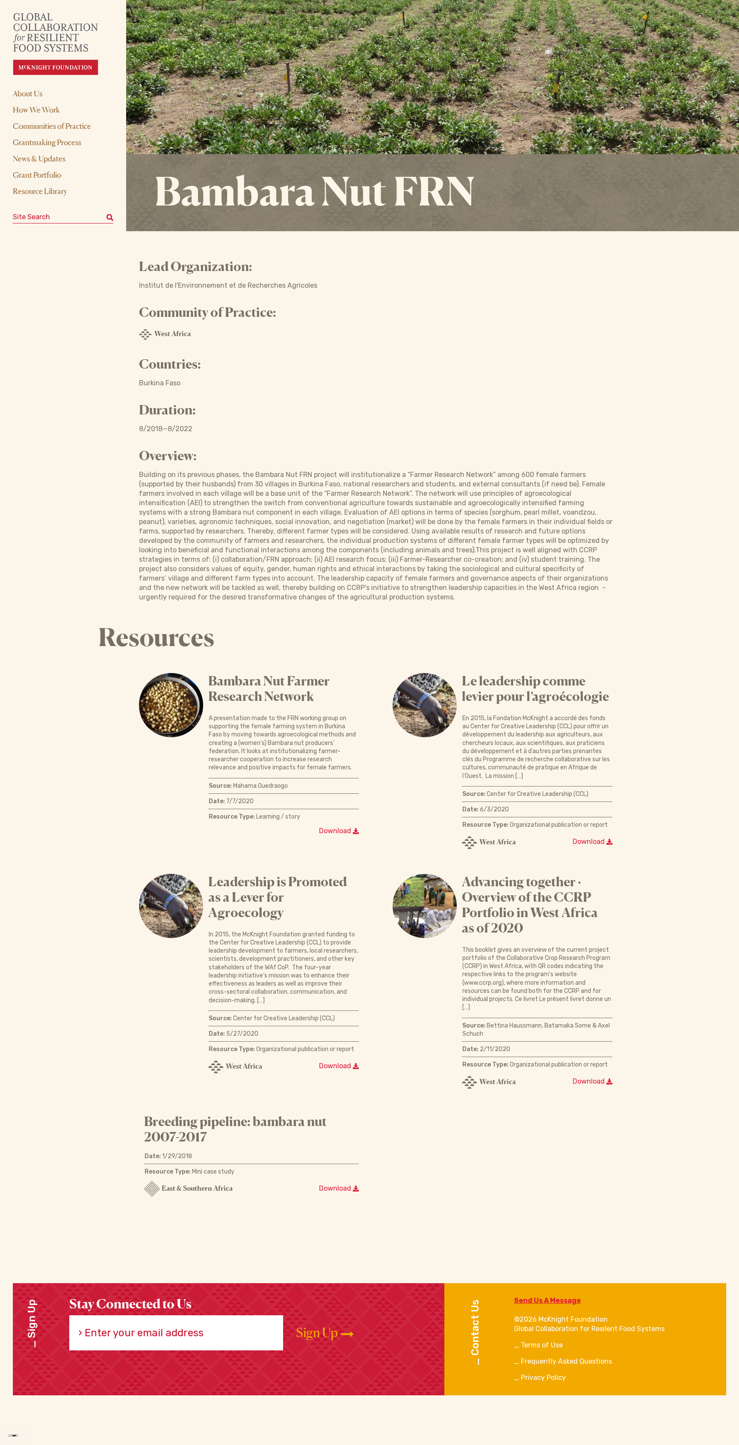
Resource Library (40, 191)
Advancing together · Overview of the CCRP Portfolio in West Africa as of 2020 (530, 905)
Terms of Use (542, 1345)
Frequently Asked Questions (566, 1361)
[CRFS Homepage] (63, 44)
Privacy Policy (543, 1377)
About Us (27, 93)
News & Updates (39, 158)
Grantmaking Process (47, 142)
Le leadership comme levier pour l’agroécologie (535, 688)
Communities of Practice (52, 126)
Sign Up (318, 1332)
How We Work (36, 109)
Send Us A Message (547, 1300)
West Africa (172, 333)
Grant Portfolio (37, 174)
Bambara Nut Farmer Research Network (269, 688)
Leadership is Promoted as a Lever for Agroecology (277, 897)
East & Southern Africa (197, 1188)
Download (336, 831)
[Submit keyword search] (109, 217)
